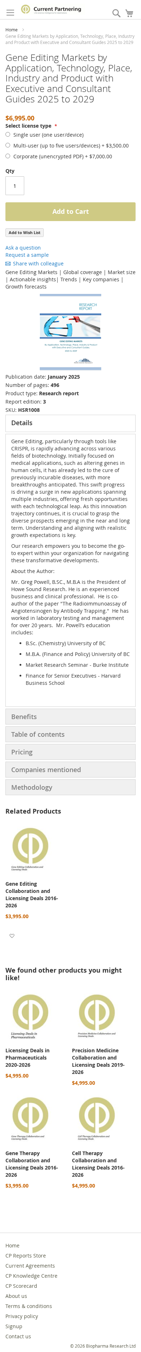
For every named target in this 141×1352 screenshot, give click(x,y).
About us (16, 1295)
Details (22, 422)
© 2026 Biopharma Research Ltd (103, 1346)
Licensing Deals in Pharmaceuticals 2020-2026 (27, 1057)
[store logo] (52, 9)
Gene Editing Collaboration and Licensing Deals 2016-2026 (31, 894)
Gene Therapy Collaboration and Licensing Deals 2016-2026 (31, 1164)
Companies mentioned (46, 769)
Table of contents (38, 734)
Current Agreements (30, 1265)
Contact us (18, 1336)
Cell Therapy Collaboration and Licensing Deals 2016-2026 (98, 1164)
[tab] (70, 423)
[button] (11, 935)
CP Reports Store (25, 1255)
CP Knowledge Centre (31, 1275)
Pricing (22, 752)
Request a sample (27, 254)
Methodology (31, 787)
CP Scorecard (21, 1285)
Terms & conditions (28, 1306)
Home (11, 29)
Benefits (24, 716)
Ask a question (23, 247)
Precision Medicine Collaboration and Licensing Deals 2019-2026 (98, 1061)
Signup (13, 1326)
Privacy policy (21, 1316)
